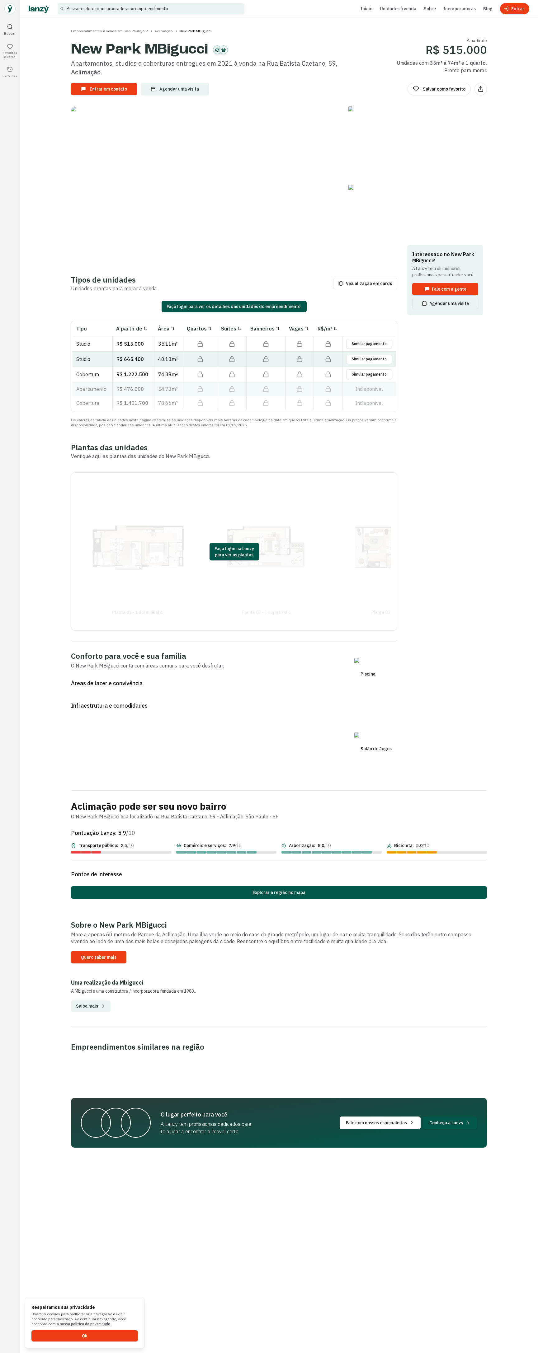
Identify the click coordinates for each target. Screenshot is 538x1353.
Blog (488, 9)
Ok (84, 1336)
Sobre (430, 9)
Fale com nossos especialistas (376, 1123)
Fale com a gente (449, 289)
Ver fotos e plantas (283, 184)
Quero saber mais (98, 957)
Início (366, 9)
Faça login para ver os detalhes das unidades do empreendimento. (234, 306)
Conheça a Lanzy (446, 1123)
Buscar (10, 33)
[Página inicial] (10, 8)
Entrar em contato (108, 89)
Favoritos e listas (9, 55)
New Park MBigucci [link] (195, 31)
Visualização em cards (369, 283)
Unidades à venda (398, 9)
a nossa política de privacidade (83, 1324)
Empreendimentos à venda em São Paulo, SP (109, 31)
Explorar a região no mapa (278, 892)
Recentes (9, 75)
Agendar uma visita (179, 89)
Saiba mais (87, 1006)
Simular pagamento (369, 343)
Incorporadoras (459, 9)
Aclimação (163, 31)
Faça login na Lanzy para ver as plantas (234, 552)
